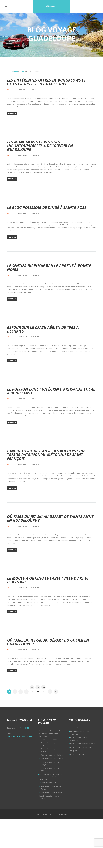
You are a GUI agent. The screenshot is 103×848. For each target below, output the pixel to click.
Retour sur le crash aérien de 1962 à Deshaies (43, 329)
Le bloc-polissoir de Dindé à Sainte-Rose (46, 207)
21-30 (37, 687)
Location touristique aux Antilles (81, 747)
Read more (12, 113)
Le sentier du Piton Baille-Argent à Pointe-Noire (49, 267)
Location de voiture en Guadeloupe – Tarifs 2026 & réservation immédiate (52, 733)
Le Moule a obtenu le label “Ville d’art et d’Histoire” (48, 580)
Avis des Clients (75, 728)
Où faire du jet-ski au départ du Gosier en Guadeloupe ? (48, 642)
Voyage (10, 71)
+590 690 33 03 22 (22, 728)
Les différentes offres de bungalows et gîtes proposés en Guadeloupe (46, 82)
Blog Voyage (74, 751)
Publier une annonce (77, 754)
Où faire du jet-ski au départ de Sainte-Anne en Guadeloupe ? (50, 518)
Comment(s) (34, 90)
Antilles (22, 71)
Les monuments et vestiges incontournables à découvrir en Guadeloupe (40, 145)
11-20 (32, 687)
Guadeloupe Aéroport (49, 739)
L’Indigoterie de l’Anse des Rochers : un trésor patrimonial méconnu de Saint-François (46, 454)
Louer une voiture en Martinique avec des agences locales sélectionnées (50, 776)
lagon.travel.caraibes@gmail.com (20, 736)
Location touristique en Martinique (82, 744)
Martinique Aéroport (48, 783)
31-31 (43, 687)
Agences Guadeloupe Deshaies (52, 755)
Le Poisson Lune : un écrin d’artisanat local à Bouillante (51, 391)
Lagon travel (22, 90)
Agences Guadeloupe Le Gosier (52, 758)
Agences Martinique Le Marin (51, 792)
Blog (16, 71)
